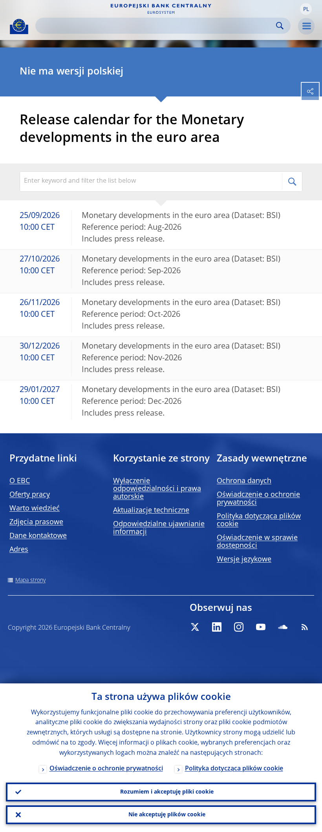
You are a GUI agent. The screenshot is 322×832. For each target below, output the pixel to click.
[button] (306, 9)
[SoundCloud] (282, 627)
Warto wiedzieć (34, 508)
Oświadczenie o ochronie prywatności (106, 769)
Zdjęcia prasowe (36, 522)
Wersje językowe (244, 559)
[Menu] (306, 26)
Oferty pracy (29, 494)
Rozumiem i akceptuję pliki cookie (167, 792)
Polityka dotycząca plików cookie (234, 769)
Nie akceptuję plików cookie (166, 814)
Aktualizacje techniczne (151, 510)
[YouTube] (260, 627)
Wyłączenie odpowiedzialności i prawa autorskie (157, 489)
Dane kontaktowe (38, 536)
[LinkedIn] (216, 627)
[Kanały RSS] (304, 627)
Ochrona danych (244, 481)
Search (279, 26)
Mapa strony (30, 580)
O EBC (19, 481)
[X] (194, 627)
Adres (18, 549)
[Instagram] (238, 627)
